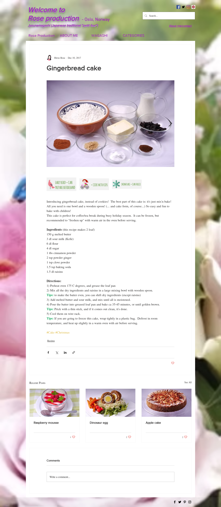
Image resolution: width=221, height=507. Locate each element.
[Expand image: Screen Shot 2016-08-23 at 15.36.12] (94, 184)
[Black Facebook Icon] (175, 502)
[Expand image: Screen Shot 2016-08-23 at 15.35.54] (61, 184)
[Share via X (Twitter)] (56, 352)
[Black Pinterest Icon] (185, 502)
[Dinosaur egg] (111, 403)
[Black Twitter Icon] (183, 7)
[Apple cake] (166, 403)
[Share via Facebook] (48, 352)
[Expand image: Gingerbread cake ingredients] (110, 123)
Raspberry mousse (46, 422)
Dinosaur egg (99, 422)
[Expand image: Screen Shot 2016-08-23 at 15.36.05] (127, 184)
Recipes (51, 340)
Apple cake (153, 422)
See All (188, 382)
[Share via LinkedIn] (65, 352)
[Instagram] (188, 7)
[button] (136, 35)
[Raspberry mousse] (54, 403)
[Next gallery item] (170, 123)
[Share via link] (73, 352)
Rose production (53, 18)
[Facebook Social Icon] (178, 7)
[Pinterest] (193, 7)
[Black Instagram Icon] (190, 502)
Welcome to (46, 10)
